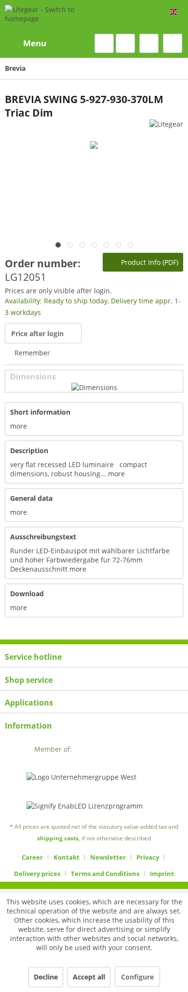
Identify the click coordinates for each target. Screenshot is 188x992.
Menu (34, 43)
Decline (46, 976)
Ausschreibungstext (43, 536)
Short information (40, 412)
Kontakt (67, 857)
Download (27, 593)
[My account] (149, 43)
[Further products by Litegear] (166, 127)
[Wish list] (125, 43)
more (18, 426)
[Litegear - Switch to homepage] (56, 17)
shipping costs (58, 838)
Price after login (37, 333)
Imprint (162, 873)
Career (32, 857)
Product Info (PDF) (148, 262)
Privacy (147, 857)
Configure (137, 976)
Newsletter (108, 857)
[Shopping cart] (172, 43)
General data (31, 498)
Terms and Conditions (105, 873)
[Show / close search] (104, 43)
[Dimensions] (94, 387)
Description (29, 450)
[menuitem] (25, 43)
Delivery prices (37, 873)
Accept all (89, 976)
